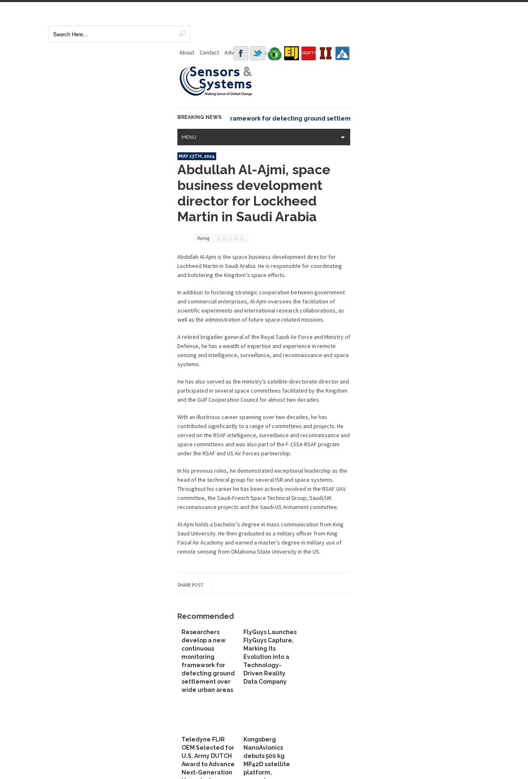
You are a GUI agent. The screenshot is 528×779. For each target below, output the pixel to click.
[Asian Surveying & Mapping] (308, 53)
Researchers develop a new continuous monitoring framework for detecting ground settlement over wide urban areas (240, 118)
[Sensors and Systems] (216, 94)
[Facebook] (240, 53)
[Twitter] (257, 53)
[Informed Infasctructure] (325, 53)
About (186, 52)
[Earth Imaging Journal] (291, 53)
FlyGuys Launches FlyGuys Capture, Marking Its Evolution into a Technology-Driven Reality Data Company (270, 657)
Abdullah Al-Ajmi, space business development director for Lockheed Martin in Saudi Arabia (253, 193)
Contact (209, 52)
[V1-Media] (274, 53)
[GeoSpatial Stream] (342, 53)
